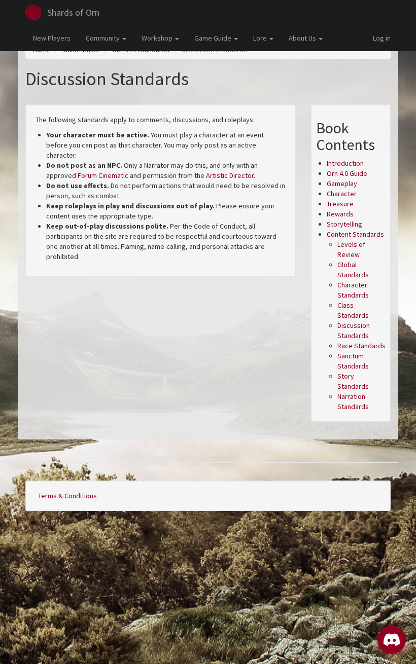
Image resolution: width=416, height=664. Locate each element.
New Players (52, 38)
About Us (303, 38)
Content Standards (355, 234)
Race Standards (361, 345)
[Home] (33, 13)
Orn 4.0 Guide (347, 173)
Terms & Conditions (67, 495)
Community (103, 38)
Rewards (340, 213)
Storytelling (344, 224)
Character (342, 193)
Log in (382, 38)
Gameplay (342, 183)
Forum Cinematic (103, 175)
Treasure (340, 203)
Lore (260, 38)
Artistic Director (230, 175)
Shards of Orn (73, 12)
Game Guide (213, 38)
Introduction (345, 163)
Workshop (158, 38)
